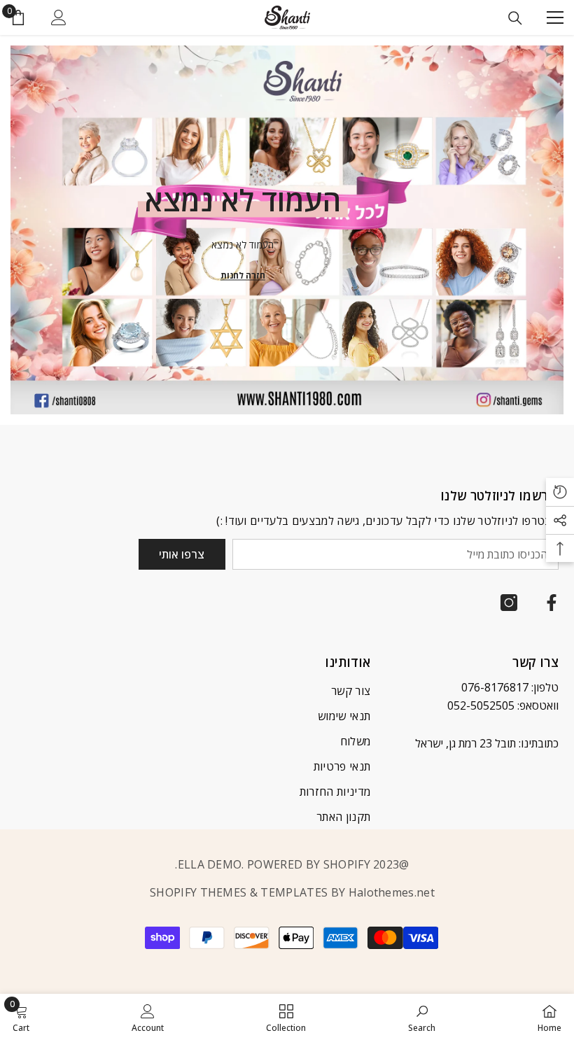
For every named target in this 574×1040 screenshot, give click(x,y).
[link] (422, 1017)
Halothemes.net (392, 892)
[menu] (555, 17)
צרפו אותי (181, 554)
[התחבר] (58, 17)
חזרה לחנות (242, 275)
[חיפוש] (515, 18)
